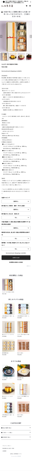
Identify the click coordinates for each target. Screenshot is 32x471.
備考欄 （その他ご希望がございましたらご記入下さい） (16, 244)
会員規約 (4, 451)
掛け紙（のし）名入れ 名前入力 (11, 214)
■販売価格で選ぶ (5, 437)
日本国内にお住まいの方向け (16, 262)
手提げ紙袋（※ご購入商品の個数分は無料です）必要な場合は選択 (16, 223)
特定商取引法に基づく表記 (8, 448)
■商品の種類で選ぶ (6, 428)
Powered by (14, 456)
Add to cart (16, 257)
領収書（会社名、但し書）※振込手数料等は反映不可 (16, 234)
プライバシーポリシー (6, 445)
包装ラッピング (7, 197)
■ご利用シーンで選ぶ (6, 432)
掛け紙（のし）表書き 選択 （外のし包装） (13, 206)
